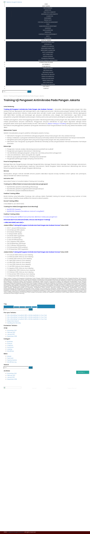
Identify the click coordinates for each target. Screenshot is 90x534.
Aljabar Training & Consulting (57, 123)
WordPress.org (11, 362)
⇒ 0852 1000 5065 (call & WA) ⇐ (14, 222)
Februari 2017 (11, 332)
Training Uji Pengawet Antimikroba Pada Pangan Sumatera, (23, 285)
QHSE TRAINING (46, 6)
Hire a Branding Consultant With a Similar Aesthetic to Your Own (27, 315)
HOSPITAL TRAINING (46, 40)
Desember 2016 (12, 336)
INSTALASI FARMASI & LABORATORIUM (47, 60)
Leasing (34, 307)
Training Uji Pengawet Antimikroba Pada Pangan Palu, (26, 288)
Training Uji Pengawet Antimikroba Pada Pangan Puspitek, (26, 283)
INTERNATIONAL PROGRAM (46, 62)
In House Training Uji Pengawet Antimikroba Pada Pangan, (35, 279)
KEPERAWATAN (48, 44)
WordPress (46, 306)
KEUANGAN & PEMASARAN (47, 58)
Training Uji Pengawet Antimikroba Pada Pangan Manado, (38, 287)
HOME (46, 4)
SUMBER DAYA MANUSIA (48, 46)
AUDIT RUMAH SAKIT (48, 54)
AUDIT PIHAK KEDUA (48, 82)
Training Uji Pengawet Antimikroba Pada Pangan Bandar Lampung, (60, 285)
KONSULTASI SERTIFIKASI (48, 78)
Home (5, 96)
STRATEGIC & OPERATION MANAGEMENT (48, 22)
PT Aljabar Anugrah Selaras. (15, 532)
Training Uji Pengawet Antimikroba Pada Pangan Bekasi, (58, 292)
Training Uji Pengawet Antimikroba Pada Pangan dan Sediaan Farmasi (28, 109)
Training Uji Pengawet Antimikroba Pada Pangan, (58, 278)
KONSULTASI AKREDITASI (48, 76)
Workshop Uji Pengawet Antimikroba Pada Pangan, (67, 279)
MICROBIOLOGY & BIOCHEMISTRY (49, 14)
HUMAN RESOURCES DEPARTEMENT (48, 26)
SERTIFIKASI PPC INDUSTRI (47, 74)
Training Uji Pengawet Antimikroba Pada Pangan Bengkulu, (50, 286)
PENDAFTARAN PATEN (48, 80)
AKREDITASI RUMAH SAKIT (47, 42)
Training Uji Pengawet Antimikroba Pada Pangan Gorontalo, (61, 288)
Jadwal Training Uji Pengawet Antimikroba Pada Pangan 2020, (25, 278)
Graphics (22, 307)
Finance (16, 307)
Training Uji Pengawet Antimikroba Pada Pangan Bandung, (49, 280)
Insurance (28, 307)
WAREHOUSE (48, 32)
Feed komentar (12, 360)
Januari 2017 (11, 334)
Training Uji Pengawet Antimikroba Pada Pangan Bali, (58, 283)
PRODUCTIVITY (48, 20)
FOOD (47, 24)
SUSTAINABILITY (46, 64)
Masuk (9, 356)
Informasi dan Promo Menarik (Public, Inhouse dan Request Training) (27, 220)
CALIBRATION (49, 16)
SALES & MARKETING (48, 30)
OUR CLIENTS (46, 86)
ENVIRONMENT (47, 18)
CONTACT (46, 88)
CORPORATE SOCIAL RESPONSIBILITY (48, 34)
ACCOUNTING (47, 38)
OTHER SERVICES (46, 66)
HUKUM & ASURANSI (48, 56)
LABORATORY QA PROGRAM (48, 84)
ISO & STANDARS (48, 8)
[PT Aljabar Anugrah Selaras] (13, 2)
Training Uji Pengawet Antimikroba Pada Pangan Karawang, (24, 292)
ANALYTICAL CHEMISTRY (50, 12)
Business (9, 307)
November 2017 (12, 330)
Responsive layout (13, 321)
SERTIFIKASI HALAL (47, 70)
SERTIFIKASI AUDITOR (48, 72)
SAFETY (48, 36)
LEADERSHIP (48, 28)
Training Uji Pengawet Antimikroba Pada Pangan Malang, (41, 284)
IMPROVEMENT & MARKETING (48, 50)
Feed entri (10, 358)
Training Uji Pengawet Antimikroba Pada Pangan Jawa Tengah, (37, 291)
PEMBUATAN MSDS (48, 68)
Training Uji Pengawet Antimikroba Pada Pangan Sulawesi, (49, 290)
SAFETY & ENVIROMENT (48, 52)
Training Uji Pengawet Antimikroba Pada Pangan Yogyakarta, (37, 282)
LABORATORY (47, 10)
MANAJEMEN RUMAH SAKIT (47, 48)
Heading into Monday (14, 323)
